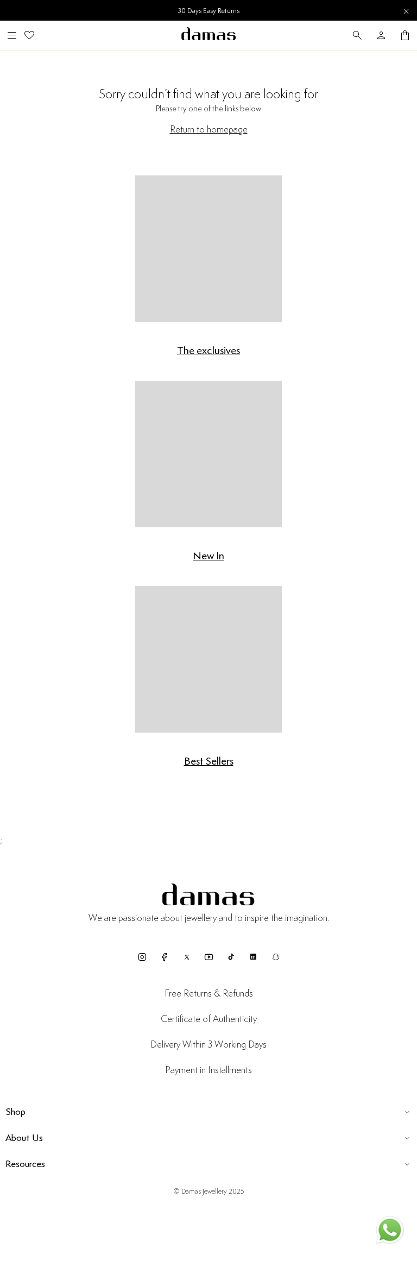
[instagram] (142, 957)
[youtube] (208, 957)
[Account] (381, 35)
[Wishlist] (29, 35)
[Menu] (11, 35)
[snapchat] (275, 957)
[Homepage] (208, 35)
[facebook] (164, 957)
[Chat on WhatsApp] (390, 1232)
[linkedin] (253, 957)
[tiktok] (231, 957)
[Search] (357, 35)
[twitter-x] (186, 957)
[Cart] (405, 35)
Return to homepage (209, 130)
